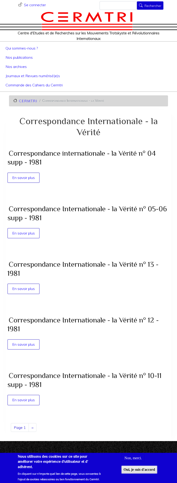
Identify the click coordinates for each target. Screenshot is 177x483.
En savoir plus (23, 177)
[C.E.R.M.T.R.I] (87, 21)
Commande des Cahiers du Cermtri (34, 85)
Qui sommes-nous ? (22, 48)
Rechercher (153, 6)
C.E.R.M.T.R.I (28, 101)
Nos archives (16, 66)
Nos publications (19, 57)
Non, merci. (133, 458)
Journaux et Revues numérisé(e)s (33, 75)
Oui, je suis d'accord (139, 469)
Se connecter (35, 5)
